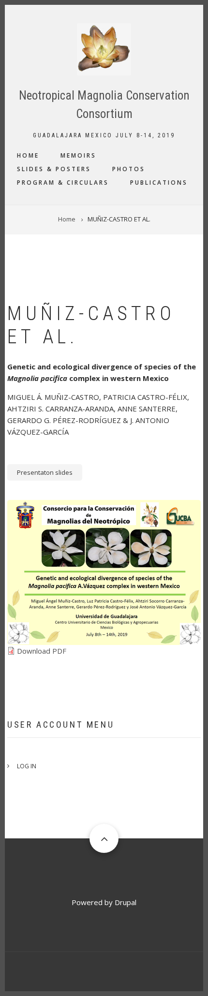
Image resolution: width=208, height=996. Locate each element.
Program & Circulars (63, 182)
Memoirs (78, 155)
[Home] (104, 48)
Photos (128, 169)
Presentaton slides (45, 472)
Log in (26, 766)
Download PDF (41, 651)
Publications (159, 182)
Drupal (125, 902)
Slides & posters (54, 169)
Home (28, 155)
